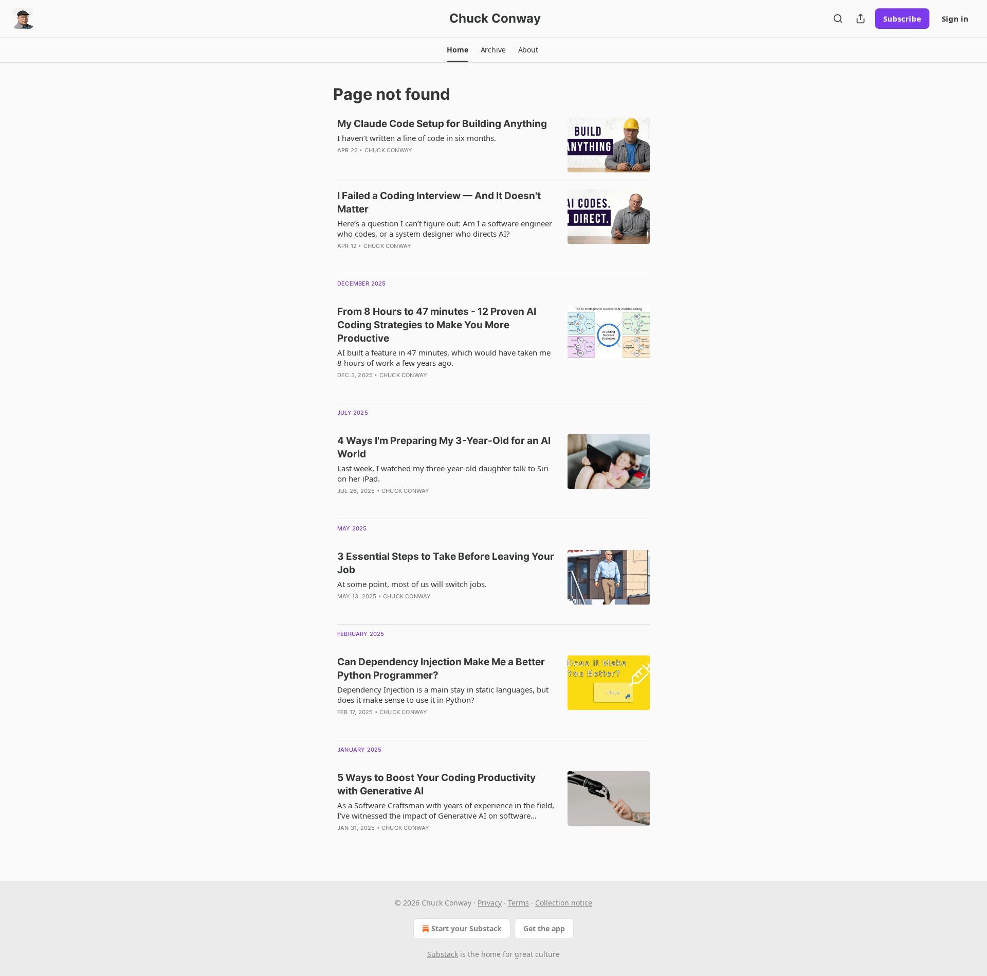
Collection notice (563, 903)
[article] (493, 144)
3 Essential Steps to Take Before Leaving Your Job (445, 563)
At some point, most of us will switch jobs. (412, 584)
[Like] (344, 504)
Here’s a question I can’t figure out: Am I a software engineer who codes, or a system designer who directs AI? (444, 228)
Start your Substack (466, 928)
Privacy (490, 903)
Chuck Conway (388, 150)
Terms (518, 903)
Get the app (544, 928)
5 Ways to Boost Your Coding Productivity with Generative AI (436, 784)
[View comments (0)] (416, 163)
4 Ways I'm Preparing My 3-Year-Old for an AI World (444, 447)
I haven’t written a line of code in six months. (416, 138)
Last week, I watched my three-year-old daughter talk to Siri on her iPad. (443, 473)
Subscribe (902, 18)
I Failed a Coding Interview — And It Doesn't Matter (439, 202)
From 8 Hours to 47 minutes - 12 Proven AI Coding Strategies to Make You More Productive (436, 325)
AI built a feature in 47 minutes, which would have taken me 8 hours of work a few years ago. (444, 357)
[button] (457, 50)
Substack (442, 954)
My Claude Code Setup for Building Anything (442, 124)
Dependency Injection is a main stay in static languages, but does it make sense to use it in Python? (443, 694)
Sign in (955, 18)
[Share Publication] (860, 18)
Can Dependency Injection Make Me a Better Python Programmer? (441, 668)
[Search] (838, 18)
